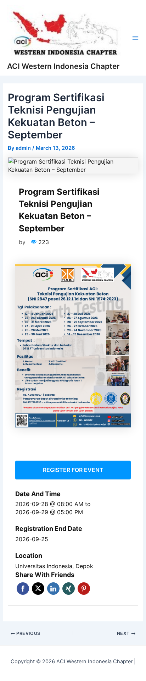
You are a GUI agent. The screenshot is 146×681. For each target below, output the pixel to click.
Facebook (23, 588)
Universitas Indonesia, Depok (54, 566)
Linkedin (53, 588)
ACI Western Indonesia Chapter (63, 66)
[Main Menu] (135, 38)
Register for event (73, 469)
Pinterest (84, 588)
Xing (68, 588)
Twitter (38, 588)
